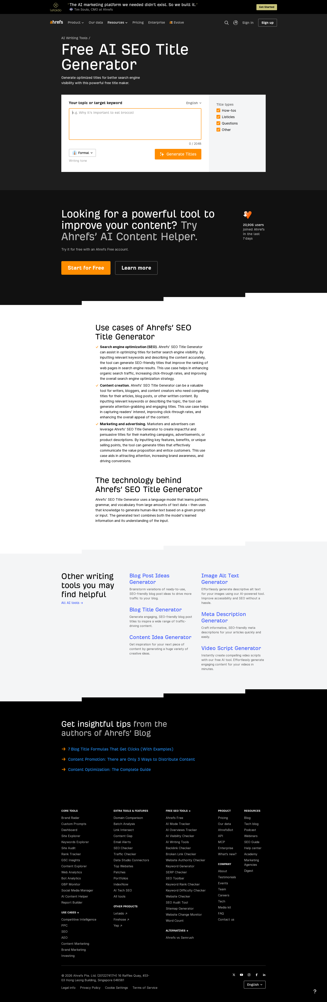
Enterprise (156, 22)
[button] (226, 23)
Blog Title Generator (155, 610)
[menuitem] (78, 23)
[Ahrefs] (59, 22)
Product (74, 22)
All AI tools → (72, 602)
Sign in (248, 22)
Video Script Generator (231, 648)
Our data (96, 22)
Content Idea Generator (160, 637)
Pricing (138, 22)
